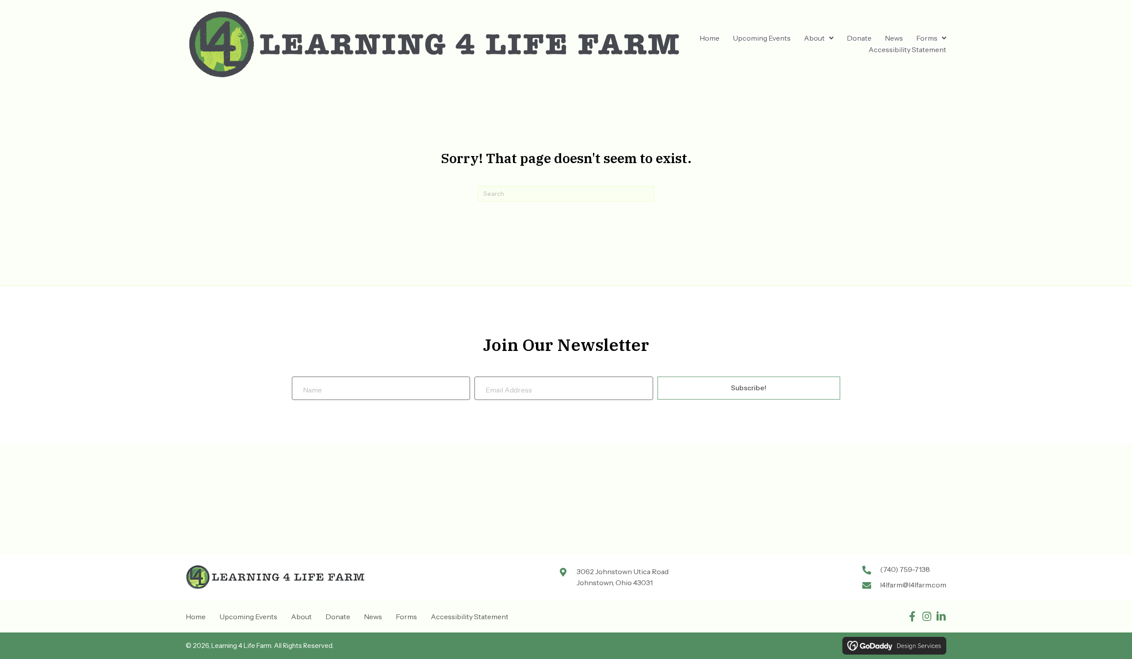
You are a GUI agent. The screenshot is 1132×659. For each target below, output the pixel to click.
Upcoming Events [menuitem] (248, 616)
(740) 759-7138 (905, 569)
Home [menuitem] (196, 616)
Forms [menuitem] (406, 616)
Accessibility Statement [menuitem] (470, 616)
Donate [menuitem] (337, 616)
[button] (912, 616)
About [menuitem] (301, 616)
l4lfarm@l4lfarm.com (913, 584)
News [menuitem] (373, 616)
